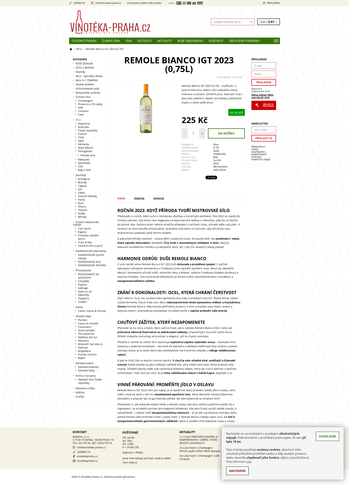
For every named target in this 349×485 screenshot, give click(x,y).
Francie (82, 134)
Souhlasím (327, 436)
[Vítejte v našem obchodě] (71, 49)
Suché (217, 160)
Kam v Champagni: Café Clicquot (199, 457)
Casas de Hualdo (88, 323)
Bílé (215, 157)
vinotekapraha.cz (87, 456)
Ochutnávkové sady (87, 88)
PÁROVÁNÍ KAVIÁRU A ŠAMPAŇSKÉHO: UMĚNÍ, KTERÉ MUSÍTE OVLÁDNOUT (198, 440)
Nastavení (237, 471)
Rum (81, 203)
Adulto (158, 3)
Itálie (216, 150)
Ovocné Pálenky (87, 196)
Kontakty (216, 41)
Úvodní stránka (84, 41)
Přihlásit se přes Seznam (268, 105)
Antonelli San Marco (90, 344)
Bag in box (84, 170)
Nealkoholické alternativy (91, 251)
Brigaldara (84, 351)
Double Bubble (85, 84)
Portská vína (88, 155)
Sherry (82, 206)
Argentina (84, 123)
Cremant (83, 111)
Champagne (85, 100)
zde (248, 462)
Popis (121, 198)
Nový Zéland (85, 147)
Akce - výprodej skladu (89, 76)
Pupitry (82, 284)
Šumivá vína (111, 41)
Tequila (82, 210)
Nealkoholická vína (89, 261)
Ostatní (82, 301)
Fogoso (82, 232)
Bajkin (81, 358)
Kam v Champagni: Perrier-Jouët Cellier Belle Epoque (199, 449)
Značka (139, 198)
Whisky (82, 217)
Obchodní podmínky (244, 41)
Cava (81, 114)
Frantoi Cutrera (87, 354)
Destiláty (144, 41)
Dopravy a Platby (133, 452)
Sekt (80, 107)
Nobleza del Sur (87, 337)
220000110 (79, 3)
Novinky (80, 72)
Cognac (82, 186)
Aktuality (164, 41)
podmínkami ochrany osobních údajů (260, 156)
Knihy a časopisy (86, 375)
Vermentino (220, 166)
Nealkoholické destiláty (92, 265)
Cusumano (84, 327)
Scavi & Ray (85, 242)
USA (80, 166)
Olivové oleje (83, 316)
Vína (128, 41)
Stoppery (83, 298)
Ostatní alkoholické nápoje (86, 223)
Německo (83, 144)
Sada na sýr (85, 291)
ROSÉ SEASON (84, 63)
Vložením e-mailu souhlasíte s (260, 153)
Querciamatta (86, 330)
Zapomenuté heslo (260, 91)
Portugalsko (85, 151)
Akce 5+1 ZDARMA (87, 80)
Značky (80, 396)
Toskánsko (219, 154)
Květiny (80, 392)
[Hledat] (252, 22)
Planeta (82, 320)
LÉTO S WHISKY (85, 67)
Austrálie (83, 127)
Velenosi (83, 347)
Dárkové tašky (86, 370)
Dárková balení (85, 363)
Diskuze (158, 198)
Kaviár (79, 307)
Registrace (256, 88)
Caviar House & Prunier (92, 311)
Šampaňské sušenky (88, 92)
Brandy (82, 182)
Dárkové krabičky (88, 367)
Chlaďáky (83, 281)
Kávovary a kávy (85, 388)
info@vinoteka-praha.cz (108, 3)
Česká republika (87, 130)
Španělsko (84, 163)
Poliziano (83, 340)
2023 (216, 163)
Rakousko (83, 159)
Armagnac (84, 179)
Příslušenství (83, 270)
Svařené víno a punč (90, 245)
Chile (81, 137)
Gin (80, 189)
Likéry (81, 192)
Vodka (81, 213)
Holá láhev (219, 170)
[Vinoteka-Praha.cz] (121, 22)
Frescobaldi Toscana (229, 77)
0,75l (216, 147)
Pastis (81, 199)
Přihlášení (273, 3)
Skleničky (83, 295)
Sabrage (83, 288)
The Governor (86, 333)
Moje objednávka (190, 41)
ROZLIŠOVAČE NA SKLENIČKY (88, 275)
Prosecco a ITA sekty (90, 104)
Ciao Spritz (84, 228)
